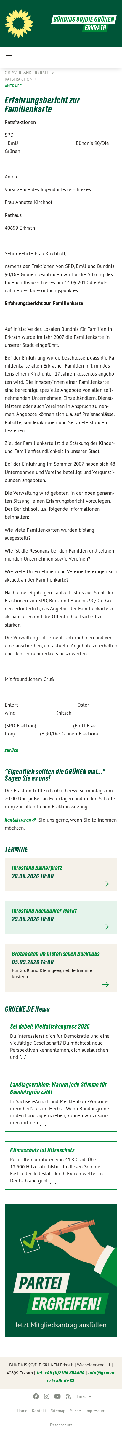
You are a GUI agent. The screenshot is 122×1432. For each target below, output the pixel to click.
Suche (75, 1410)
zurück (12, 750)
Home (22, 1410)
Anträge (13, 86)
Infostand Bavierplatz (37, 867)
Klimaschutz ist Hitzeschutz (42, 1150)
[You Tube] (57, 1396)
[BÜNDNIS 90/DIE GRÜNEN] (19, 23)
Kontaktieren (18, 820)
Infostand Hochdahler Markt (44, 910)
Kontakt (39, 1410)
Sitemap (58, 1410)
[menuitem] (22, 1411)
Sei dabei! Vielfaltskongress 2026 (50, 1026)
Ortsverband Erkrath (28, 72)
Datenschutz (61, 1425)
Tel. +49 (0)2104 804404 (60, 1372)
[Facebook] (36, 1396)
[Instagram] (47, 1396)
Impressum (95, 1410)
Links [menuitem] (81, 1396)
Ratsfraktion (19, 79)
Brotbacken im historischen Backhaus (56, 953)
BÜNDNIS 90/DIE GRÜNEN (84, 19)
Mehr (61, 883)
